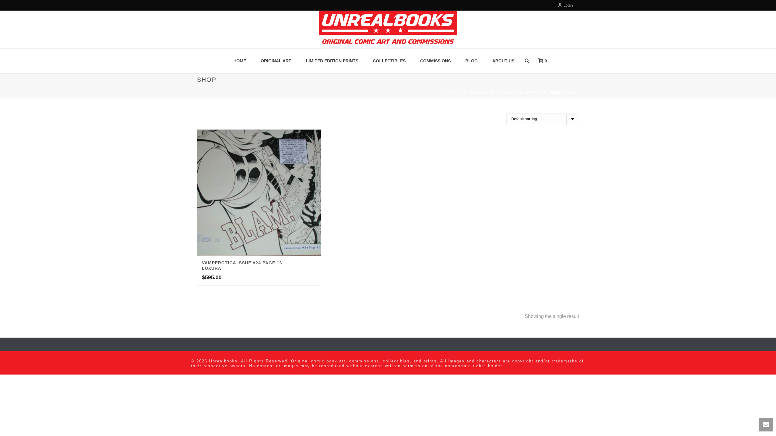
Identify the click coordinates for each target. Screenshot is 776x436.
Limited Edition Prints (332, 60)
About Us (503, 60)
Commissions (435, 60)
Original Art (276, 60)
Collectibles (389, 60)
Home (239, 60)
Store (460, 92)
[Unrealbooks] (388, 29)
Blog (471, 60)
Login (568, 5)
